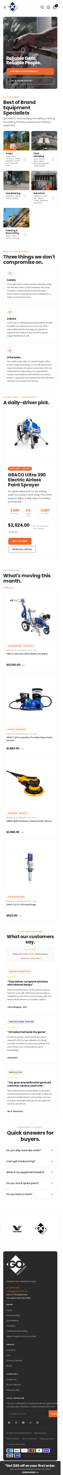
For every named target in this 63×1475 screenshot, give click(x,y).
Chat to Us (11, 1379)
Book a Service (13, 1384)
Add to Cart (19, 541)
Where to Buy (12, 1390)
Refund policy (40, 1433)
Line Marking (12, 1320)
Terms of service (29, 1438)
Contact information (15, 1444)
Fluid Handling (13, 1315)
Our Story (11, 1350)
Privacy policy (12, 1438)
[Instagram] (16, 1422)
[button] (4, 7)
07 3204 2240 (12, 1287)
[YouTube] (23, 1422)
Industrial (10, 1325)
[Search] (42, 7)
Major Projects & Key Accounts (21, 1336)
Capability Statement (24, 71)
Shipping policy (47, 1438)
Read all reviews (32, 958)
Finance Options (14, 1360)
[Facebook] (9, 1422)
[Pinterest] (37, 1422)
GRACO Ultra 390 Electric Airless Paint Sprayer (27, 480)
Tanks (9, 1310)
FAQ (8, 1355)
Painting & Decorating (17, 1331)
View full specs (22, 549)
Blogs (9, 1365)
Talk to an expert (21, 80)
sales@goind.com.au (16, 1291)
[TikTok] (30, 1422)
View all (9, 587)
